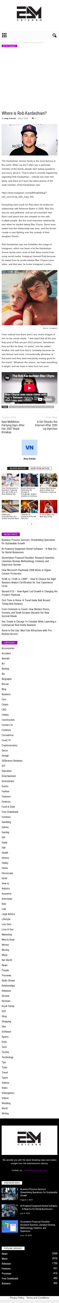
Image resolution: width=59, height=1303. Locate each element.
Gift (3, 837)
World (5, 1108)
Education (7, 771)
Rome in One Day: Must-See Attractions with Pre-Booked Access (27, 632)
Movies (5, 944)
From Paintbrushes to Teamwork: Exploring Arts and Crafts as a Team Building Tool (10, 491)
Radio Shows (8, 980)
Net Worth (7, 960)
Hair (4, 847)
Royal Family (8, 1006)
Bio (3, 673)
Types (5, 1077)
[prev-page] (27, 524)
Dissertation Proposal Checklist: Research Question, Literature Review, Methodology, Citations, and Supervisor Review (28, 561)
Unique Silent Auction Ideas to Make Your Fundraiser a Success (48, 490)
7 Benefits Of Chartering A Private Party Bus (28, 516)
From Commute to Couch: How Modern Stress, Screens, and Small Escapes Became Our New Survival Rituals (26, 613)
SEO (4, 1011)
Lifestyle (6, 919)
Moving (5, 949)
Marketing (7, 934)
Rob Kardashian (46, 407)
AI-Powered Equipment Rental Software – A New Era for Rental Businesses (29, 550)
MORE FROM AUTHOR (40, 468)
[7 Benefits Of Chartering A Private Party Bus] (29, 506)
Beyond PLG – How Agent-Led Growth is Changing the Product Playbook (29, 593)
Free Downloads (10, 811)
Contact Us (7, 725)
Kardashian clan (29, 407)
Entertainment (15, 42)
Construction (8, 719)
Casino (5, 704)
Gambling (6, 822)
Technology (7, 1057)
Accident (6, 653)
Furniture (6, 817)
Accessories (8, 648)
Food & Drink (8, 806)
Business (6, 694)
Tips (4, 1062)
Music (5, 955)
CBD (4, 709)
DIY (3, 765)
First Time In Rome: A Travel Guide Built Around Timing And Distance (26, 602)
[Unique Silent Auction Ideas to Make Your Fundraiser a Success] (48, 480)
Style (4, 1041)
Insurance (6, 893)
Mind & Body (8, 939)
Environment (8, 781)
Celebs (5, 714)
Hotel (4, 878)
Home (4, 42)
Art (3, 663)
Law (4, 909)
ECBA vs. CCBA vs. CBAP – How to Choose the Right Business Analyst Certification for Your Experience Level (29, 582)
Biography (7, 679)
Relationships (8, 985)
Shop (4, 1016)
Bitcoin (5, 684)
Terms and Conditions (37, 1297)
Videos (5, 1098)
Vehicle (5, 1082)
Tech (4, 1047)
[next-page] (31, 524)
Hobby (5, 863)
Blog (4, 689)
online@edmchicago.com (35, 1170)
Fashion (5, 791)
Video (5, 1087)
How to (5, 883)
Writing (5, 1113)
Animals (6, 658)
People (5, 970)
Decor (5, 750)
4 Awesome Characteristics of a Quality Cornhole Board (10, 516)
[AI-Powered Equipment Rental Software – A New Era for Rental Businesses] (10, 1210)
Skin (4, 1026)
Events (5, 786)
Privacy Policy (17, 1297)
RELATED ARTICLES (18, 468)
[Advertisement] (29, 79)
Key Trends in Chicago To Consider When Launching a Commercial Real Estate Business (29, 623)
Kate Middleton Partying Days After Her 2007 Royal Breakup (13, 427)
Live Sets (6, 924)
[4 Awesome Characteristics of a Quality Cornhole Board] (10, 506)
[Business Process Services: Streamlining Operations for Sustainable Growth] (10, 1194)
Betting (5, 668)
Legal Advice (8, 914)
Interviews (7, 898)
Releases (6, 990)
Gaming (5, 832)
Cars (4, 699)
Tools (4, 1067)
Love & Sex (7, 929)
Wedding (6, 1103)
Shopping (6, 1021)
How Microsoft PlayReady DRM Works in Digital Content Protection (26, 572)
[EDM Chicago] (29, 15)
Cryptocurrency (10, 745)
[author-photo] (29, 447)
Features (6, 796)
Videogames (8, 1093)
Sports (5, 1036)
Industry (6, 888)
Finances (6, 801)
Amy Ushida (10, 118)
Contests (6, 730)
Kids (4, 903)
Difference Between (12, 760)
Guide (4, 842)
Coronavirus (8, 735)
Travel (5, 1072)
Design (5, 755)
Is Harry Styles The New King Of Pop (47, 516)
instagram (15, 407)
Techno (5, 1052)
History (5, 857)
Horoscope (7, 873)
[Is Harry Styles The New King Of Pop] (48, 506)
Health (5, 852)
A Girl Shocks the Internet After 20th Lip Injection (46, 425)
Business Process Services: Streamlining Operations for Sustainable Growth (28, 541)
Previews (6, 975)
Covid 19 (6, 740)
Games (5, 827)
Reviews (6, 1001)
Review (5, 995)
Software (6, 1031)
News (5, 965)
